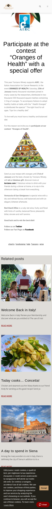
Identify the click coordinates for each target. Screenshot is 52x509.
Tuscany (35, 244)
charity (11, 244)
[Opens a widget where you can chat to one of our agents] (43, 505)
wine (42, 244)
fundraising (21, 244)
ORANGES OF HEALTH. (19, 88)
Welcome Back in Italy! (18, 310)
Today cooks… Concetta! (20, 380)
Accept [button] (44, 488)
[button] (40, 6)
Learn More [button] (9, 505)
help (28, 244)
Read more (6, 325)
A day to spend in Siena (19, 451)
